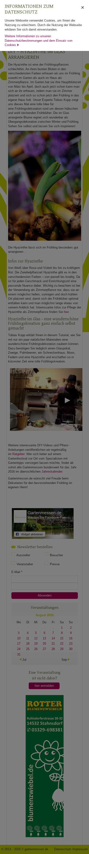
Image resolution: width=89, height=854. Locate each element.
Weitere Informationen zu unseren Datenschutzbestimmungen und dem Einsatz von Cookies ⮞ (38, 40)
